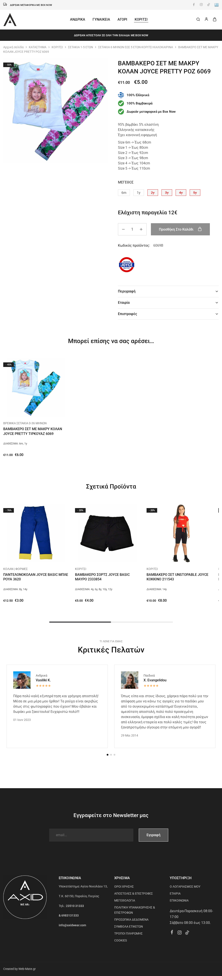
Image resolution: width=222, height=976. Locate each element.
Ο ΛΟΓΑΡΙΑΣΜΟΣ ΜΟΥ (185, 886)
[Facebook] (172, 933)
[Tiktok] (187, 933)
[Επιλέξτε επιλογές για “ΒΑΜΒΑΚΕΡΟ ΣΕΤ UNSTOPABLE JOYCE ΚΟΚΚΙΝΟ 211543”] (174, 556)
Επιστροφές (127, 314)
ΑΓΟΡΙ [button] (122, 19)
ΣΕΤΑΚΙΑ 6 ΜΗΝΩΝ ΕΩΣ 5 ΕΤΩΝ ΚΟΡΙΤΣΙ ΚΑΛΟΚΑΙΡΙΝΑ (135, 47)
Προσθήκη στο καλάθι (176, 229)
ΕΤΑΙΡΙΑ (175, 893)
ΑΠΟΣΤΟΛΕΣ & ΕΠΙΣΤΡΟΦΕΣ (133, 893)
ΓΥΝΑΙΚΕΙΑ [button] (101, 19)
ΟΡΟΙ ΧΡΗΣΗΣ (124, 886)
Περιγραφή (126, 291)
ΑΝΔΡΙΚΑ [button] (77, 19)
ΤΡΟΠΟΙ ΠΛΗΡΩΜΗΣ (128, 933)
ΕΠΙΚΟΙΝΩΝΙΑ (179, 900)
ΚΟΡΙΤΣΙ (57, 47)
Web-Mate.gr (27, 969)
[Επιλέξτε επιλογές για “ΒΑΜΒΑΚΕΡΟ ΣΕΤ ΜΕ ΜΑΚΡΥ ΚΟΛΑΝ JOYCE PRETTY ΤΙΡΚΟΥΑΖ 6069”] (30, 410)
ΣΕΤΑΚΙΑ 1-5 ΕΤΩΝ (80, 47)
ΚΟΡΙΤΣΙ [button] (141, 19)
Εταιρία (124, 303)
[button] (124, 192)
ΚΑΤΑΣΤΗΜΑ (37, 47)
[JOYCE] (126, 265)
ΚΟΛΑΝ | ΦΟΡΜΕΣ (15, 569)
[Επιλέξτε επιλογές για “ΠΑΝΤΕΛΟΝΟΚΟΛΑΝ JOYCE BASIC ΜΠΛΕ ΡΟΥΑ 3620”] (30, 556)
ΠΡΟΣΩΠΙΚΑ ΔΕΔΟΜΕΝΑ (131, 919)
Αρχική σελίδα (13, 47)
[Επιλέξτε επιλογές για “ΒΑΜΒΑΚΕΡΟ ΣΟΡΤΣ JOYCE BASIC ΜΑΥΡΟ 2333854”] (102, 556)
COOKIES (120, 940)
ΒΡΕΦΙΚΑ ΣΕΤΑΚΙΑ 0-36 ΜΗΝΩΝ (25, 423)
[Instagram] (179, 933)
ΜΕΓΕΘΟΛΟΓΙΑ (124, 900)
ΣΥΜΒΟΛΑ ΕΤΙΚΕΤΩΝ (128, 926)
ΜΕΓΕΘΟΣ (126, 182)
